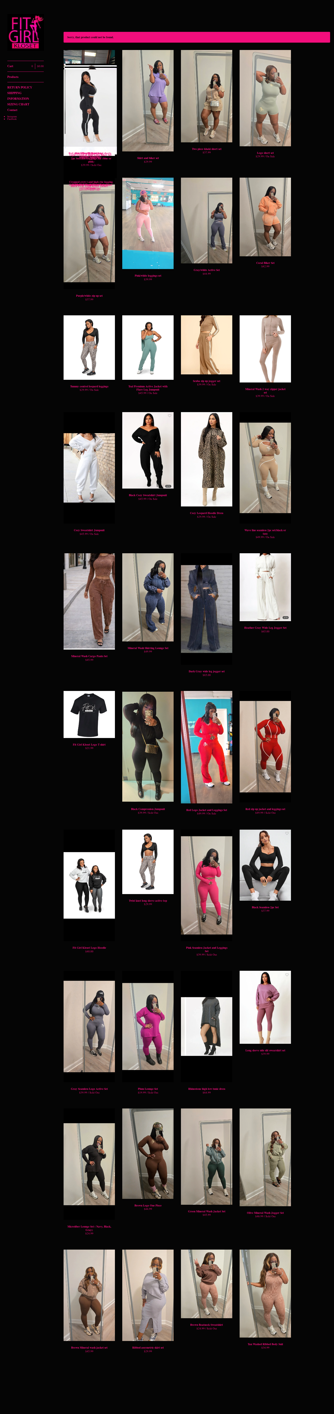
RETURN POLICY (19, 87)
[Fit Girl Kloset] (25, 33)
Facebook (12, 119)
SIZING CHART (18, 104)
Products (13, 77)
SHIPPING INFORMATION (18, 96)
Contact (12, 110)
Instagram (12, 116)
